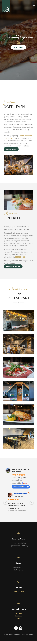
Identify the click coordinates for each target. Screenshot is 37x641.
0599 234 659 (20, 257)
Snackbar (18, 616)
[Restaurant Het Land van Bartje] (18, 344)
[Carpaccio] (18, 367)
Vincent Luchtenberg (21, 494)
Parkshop (18, 613)
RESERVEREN (18, 47)
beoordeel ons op (20, 486)
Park (18, 618)
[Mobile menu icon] (33, 6)
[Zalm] (18, 414)
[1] (18, 320)
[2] (18, 438)
